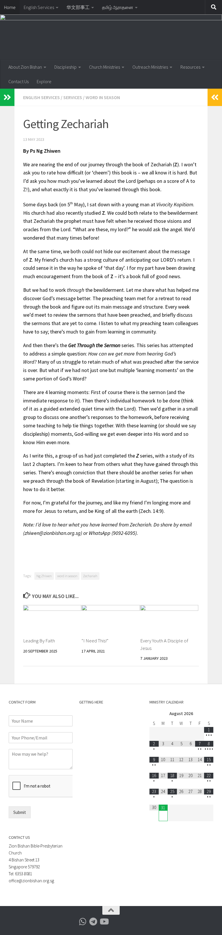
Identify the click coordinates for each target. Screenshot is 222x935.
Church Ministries (104, 67)
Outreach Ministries (150, 67)
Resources (190, 67)
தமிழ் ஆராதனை (117, 7)
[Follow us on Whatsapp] (83, 922)
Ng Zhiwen (44, 576)
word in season (67, 576)
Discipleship (65, 67)
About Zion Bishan (25, 67)
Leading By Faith (39, 640)
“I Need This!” (95, 640)
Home (10, 7)
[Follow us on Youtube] (104, 922)
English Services (39, 7)
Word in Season (103, 97)
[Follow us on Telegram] (93, 922)
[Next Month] (208, 713)
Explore (44, 81)
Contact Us (18, 81)
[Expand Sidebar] (7, 97)
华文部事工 (78, 7)
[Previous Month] (154, 713)
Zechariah (90, 576)
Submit (19, 812)
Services (72, 97)
